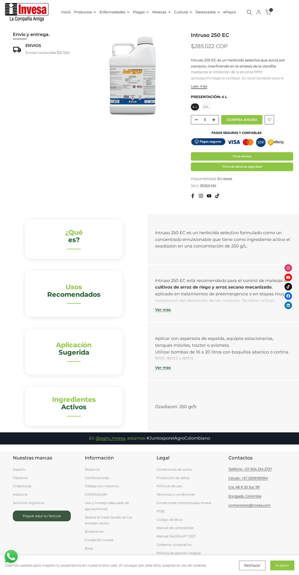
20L (206, 107)
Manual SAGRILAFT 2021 (176, 536)
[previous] (97, 75)
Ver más (163, 309)
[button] (269, 119)
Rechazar (252, 565)
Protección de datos (173, 478)
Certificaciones (97, 478)
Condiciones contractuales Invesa (184, 503)
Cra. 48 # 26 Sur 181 (244, 487)
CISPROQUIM (96, 494)
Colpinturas (22, 486)
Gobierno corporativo (174, 545)
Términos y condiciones (176, 494)
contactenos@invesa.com (249, 505)
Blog (89, 548)
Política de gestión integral (179, 553)
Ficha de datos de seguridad (242, 166)
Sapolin (19, 469)
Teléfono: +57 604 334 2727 (250, 469)
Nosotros (92, 469)
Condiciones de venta (174, 469)
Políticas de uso (169, 486)
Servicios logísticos (28, 503)
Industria (20, 494)
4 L (195, 107)
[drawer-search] (249, 12)
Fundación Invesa (99, 540)
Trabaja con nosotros (102, 486)
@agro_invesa (110, 438)
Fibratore (20, 478)
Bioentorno (94, 531)
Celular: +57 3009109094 (248, 478)
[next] (167, 75)
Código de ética (169, 520)
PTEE (161, 511)
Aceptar (282, 565)
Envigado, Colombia (244, 496)
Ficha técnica (242, 156)
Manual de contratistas (175, 528)
